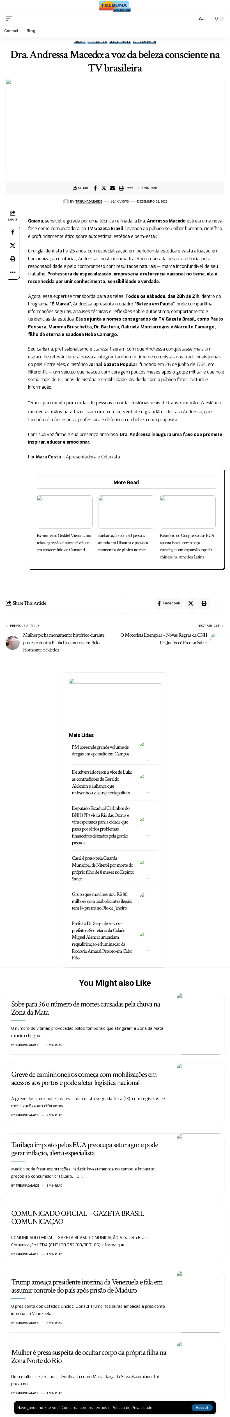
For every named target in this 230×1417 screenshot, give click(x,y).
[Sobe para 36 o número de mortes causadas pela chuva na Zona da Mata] (200, 1024)
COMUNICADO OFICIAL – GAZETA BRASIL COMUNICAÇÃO (77, 1217)
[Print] (121, 188)
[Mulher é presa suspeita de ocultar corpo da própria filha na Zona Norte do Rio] (200, 1372)
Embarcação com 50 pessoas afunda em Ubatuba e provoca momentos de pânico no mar (123, 542)
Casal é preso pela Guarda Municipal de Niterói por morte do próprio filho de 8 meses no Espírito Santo (103, 868)
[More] (130, 188)
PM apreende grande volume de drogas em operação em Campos (100, 751)
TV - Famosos (144, 42)
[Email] (112, 188)
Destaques (97, 42)
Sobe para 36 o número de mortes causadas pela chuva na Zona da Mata (85, 1008)
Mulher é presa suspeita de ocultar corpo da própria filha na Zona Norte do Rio (88, 1356)
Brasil (80, 42)
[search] (192, 19)
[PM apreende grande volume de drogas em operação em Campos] (148, 750)
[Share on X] (104, 188)
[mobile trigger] (10, 19)
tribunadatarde (88, 201)
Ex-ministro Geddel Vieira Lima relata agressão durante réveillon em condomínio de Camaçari (64, 542)
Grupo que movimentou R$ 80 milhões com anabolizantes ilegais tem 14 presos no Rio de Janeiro (102, 901)
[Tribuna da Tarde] (115, 6)
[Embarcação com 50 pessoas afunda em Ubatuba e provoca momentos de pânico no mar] (126, 512)
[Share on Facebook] (95, 188)
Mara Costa (120, 42)
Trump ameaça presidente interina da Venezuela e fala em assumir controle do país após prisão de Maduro (87, 1286)
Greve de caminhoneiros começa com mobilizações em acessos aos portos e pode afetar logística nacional (84, 1078)
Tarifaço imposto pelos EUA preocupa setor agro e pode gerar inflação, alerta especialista (84, 1149)
